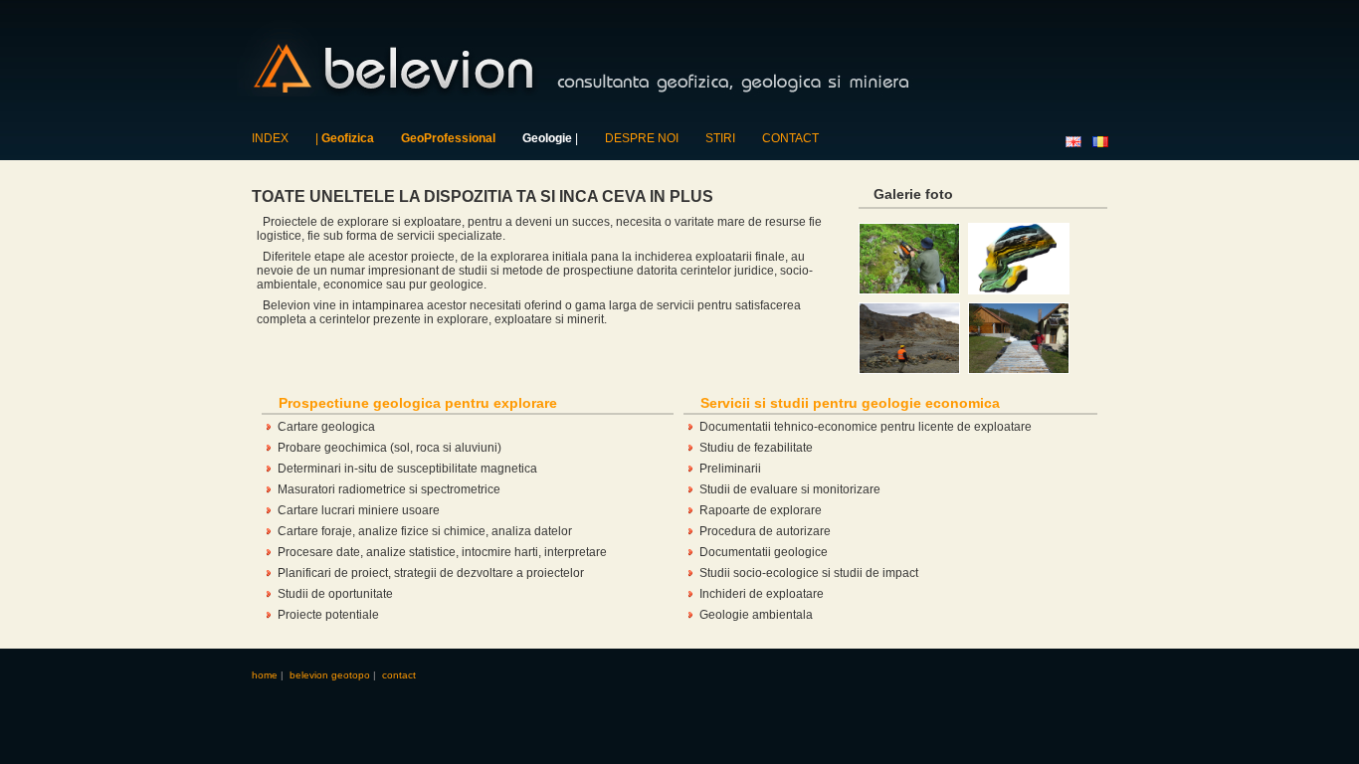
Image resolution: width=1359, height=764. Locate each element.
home (265, 674)
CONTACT (790, 138)
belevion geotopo (330, 674)
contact (399, 674)
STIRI (720, 138)
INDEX (270, 138)
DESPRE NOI (642, 138)
